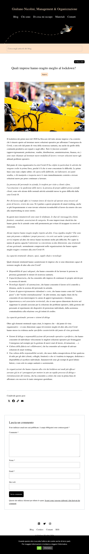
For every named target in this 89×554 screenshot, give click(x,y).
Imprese (44, 74)
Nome (12, 460)
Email (12, 471)
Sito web (12, 482)
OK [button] (39, 548)
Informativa (47, 548)
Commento (14, 432)
